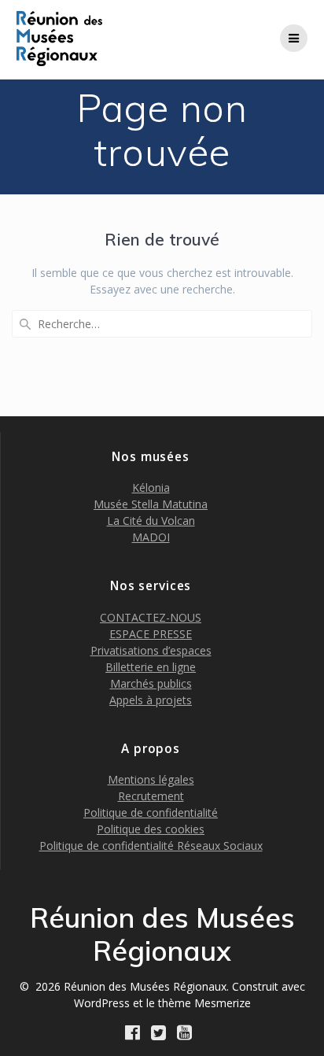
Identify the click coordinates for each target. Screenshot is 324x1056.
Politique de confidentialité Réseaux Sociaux (151, 845)
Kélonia (151, 487)
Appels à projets (150, 699)
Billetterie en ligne (150, 666)
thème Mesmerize (204, 1002)
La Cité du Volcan (151, 520)
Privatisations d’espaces (151, 650)
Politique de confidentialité (150, 812)
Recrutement (151, 795)
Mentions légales (151, 779)
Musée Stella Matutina (151, 504)
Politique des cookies (150, 829)
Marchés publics (151, 683)
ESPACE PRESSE (150, 633)
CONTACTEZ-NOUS (150, 617)
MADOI (151, 537)
